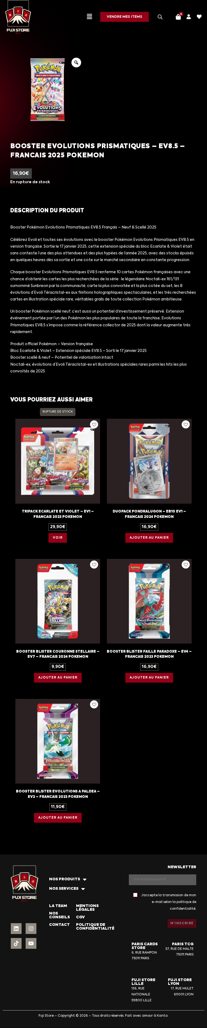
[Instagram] (31, 928)
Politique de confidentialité (95, 926)
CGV (80, 917)
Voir (58, 537)
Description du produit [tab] (47, 211)
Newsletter (182, 867)
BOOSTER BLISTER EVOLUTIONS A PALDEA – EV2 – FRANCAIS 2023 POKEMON (58, 794)
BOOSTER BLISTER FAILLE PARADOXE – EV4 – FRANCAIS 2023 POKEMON (149, 654)
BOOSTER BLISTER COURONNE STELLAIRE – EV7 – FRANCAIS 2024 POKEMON (57, 654)
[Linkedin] (16, 928)
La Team (58, 906)
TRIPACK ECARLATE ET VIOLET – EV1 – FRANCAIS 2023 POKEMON (58, 514)
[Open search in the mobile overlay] (160, 17)
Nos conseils (59, 915)
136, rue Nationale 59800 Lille (141, 994)
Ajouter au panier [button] (149, 537)
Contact (59, 925)
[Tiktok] (16, 943)
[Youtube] (31, 943)
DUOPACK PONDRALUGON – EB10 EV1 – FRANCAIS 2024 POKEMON (149, 514)
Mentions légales (87, 908)
